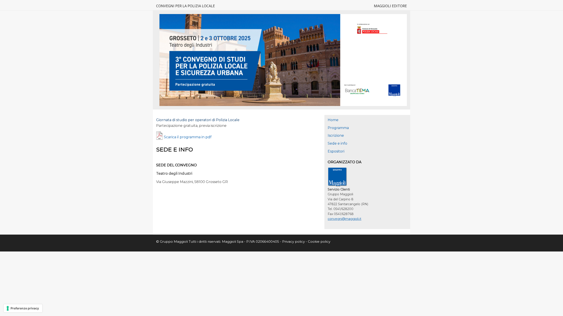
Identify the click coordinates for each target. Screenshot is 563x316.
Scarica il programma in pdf (188, 137)
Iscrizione (336, 135)
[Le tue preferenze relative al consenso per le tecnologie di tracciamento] (23, 308)
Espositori (336, 151)
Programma (338, 128)
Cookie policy (319, 241)
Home (333, 120)
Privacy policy (294, 241)
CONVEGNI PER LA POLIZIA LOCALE (185, 6)
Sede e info (337, 143)
